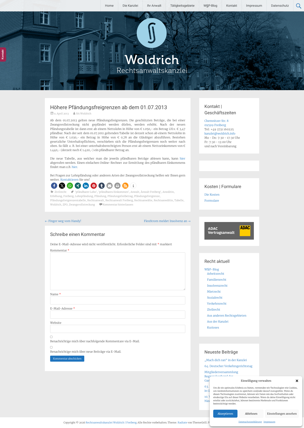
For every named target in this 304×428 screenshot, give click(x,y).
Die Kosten (211, 194)
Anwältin (168, 191)
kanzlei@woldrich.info (219, 133)
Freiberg (68, 196)
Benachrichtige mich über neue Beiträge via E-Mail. (85, 351)
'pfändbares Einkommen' (113, 191)
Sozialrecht (215, 297)
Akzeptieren (225, 413)
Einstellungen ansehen (282, 413)
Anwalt (135, 191)
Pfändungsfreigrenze (147, 196)
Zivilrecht (60, 191)
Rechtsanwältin (163, 200)
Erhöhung (56, 196)
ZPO (65, 204)
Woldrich (55, 204)
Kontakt (231, 5)
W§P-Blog (210, 5)
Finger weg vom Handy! (63, 221)
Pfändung (100, 196)
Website (55, 322)
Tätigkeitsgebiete (182, 5)
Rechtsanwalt (95, 200)
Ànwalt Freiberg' (151, 191)
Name (55, 294)
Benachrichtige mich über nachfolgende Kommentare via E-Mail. (95, 341)
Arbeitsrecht (215, 273)
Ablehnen (251, 413)
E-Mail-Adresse (62, 308)
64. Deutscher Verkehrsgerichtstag (228, 366)
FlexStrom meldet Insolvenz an (167, 221)
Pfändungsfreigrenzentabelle (68, 200)
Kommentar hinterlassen (118, 204)
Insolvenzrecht (217, 285)
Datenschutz (280, 5)
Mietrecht (214, 291)
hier (182, 158)
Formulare (211, 200)
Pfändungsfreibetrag (120, 196)
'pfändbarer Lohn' (86, 191)
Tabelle (178, 200)
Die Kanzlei (130, 5)
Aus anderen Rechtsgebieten (226, 315)
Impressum (269, 421)
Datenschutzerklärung (250, 421)
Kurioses (213, 327)
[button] (297, 381)
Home (109, 5)
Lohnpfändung (84, 196)
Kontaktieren (69, 179)
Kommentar (59, 250)
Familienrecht (216, 279)
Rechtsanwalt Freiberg (119, 200)
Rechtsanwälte (143, 200)
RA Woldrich (83, 113)
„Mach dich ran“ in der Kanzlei (225, 360)
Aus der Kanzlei (217, 321)
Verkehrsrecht (217, 303)
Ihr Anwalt (154, 5)
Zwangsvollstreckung (82, 204)
